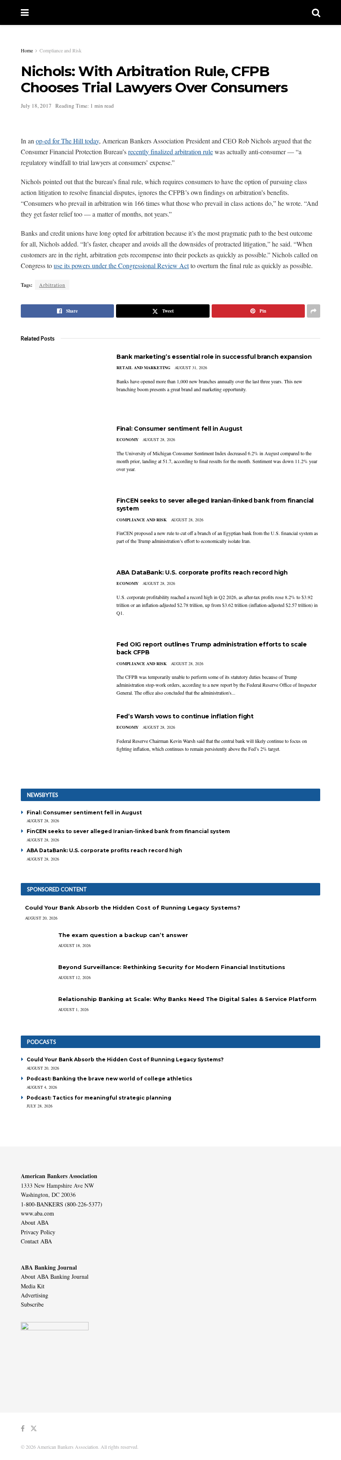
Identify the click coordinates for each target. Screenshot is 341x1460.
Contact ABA (36, 1241)
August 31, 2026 (191, 367)
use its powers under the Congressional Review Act (121, 265)
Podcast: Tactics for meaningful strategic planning (99, 1098)
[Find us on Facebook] (23, 1428)
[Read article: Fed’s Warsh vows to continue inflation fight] (62, 742)
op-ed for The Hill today (67, 140)
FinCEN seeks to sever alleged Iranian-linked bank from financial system (128, 831)
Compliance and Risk (61, 50)
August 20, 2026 (41, 918)
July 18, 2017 (36, 105)
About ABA (35, 1222)
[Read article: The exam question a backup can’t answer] (37, 943)
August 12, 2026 (74, 977)
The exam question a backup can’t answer (123, 935)
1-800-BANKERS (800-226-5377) (61, 1204)
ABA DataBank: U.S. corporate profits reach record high (202, 572)
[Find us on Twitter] (33, 1428)
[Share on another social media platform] (313, 311)
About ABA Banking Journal (55, 1276)
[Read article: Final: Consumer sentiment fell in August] (62, 454)
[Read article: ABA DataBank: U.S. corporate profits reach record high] (62, 598)
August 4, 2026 (42, 1087)
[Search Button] (316, 12)
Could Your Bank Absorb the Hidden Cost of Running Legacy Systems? (132, 907)
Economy (127, 439)
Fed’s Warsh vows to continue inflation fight (185, 716)
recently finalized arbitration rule (170, 151)
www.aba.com (37, 1213)
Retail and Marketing (143, 367)
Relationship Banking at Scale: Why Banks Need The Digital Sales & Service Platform (187, 999)
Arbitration (52, 284)
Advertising (34, 1295)
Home (27, 50)
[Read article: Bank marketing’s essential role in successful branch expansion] (62, 382)
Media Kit (32, 1286)
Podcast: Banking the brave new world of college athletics (109, 1078)
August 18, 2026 (74, 945)
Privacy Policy (38, 1232)
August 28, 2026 (159, 439)
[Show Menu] (25, 12)
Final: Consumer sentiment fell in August (179, 428)
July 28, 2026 (39, 1106)
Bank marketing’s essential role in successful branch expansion (214, 356)
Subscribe (32, 1304)
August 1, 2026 (73, 1009)
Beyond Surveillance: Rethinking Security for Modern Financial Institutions (171, 967)
